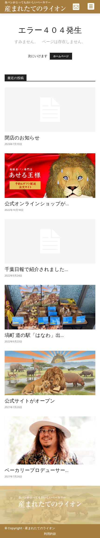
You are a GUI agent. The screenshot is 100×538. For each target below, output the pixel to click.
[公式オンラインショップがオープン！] (50, 175)
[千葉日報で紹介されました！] (50, 241)
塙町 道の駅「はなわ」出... (34, 335)
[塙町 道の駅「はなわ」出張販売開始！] (50, 307)
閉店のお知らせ (22, 138)
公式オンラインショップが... (37, 203)
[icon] (76, 7)
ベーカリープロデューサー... (37, 470)
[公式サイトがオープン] (50, 373)
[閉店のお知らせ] (50, 109)
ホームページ (61, 56)
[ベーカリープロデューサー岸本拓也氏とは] (50, 440)
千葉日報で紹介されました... (36, 269)
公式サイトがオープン (30, 401)
